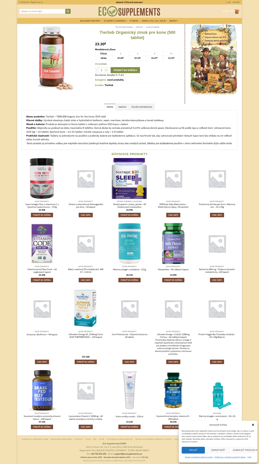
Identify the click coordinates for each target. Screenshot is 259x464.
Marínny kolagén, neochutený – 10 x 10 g (217, 417)
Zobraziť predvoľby (244, 450)
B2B (95, 439)
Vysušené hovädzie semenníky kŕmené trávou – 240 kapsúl (42, 417)
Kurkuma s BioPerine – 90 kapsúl (42, 334)
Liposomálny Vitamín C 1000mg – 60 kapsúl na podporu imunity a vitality (86, 417)
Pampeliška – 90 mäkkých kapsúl (173, 269)
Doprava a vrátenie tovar (35, 439)
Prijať (193, 450)
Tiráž (249, 457)
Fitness (134, 21)
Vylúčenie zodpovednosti (119, 439)
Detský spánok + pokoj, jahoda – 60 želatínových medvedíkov (129, 205)
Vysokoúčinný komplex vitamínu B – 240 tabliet (173, 417)
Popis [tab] (110, 107)
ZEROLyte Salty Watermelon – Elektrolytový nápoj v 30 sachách (173, 205)
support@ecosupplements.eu (128, 453)
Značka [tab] (122, 107)
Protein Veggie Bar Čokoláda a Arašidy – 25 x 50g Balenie (217, 336)
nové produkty (152, 27)
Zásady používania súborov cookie (199, 457)
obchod (139, 27)
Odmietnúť (218, 450)
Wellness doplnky (90, 21)
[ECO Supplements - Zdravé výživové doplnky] (129, 11)
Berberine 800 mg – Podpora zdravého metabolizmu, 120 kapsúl (217, 270)
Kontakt (236, 2)
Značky (173, 21)
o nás (228, 2)
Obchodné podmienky (61, 439)
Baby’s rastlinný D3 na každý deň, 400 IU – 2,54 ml (85, 270)
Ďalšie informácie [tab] (142, 107)
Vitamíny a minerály (115, 21)
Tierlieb (109, 85)
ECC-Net (145, 457)
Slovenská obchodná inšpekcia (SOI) (117, 457)
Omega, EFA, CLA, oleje (154, 21)
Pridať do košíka (125, 70)
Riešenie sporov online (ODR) (91, 457)
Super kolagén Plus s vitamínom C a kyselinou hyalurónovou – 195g (42, 205)
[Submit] (67, 11)
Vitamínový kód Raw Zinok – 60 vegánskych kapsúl (42, 270)
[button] (253, 424)
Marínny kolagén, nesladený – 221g (129, 269)
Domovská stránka (124, 27)
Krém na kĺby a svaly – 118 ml (129, 416)
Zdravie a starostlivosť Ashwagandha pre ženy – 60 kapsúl (86, 205)
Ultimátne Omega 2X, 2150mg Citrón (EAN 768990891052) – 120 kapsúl (86, 336)
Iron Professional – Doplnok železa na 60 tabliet (129, 336)
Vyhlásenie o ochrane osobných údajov (230, 457)
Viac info (86, 215)
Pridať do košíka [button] (42, 215)
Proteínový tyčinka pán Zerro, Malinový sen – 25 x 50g (217, 205)
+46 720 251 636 (98, 453)
